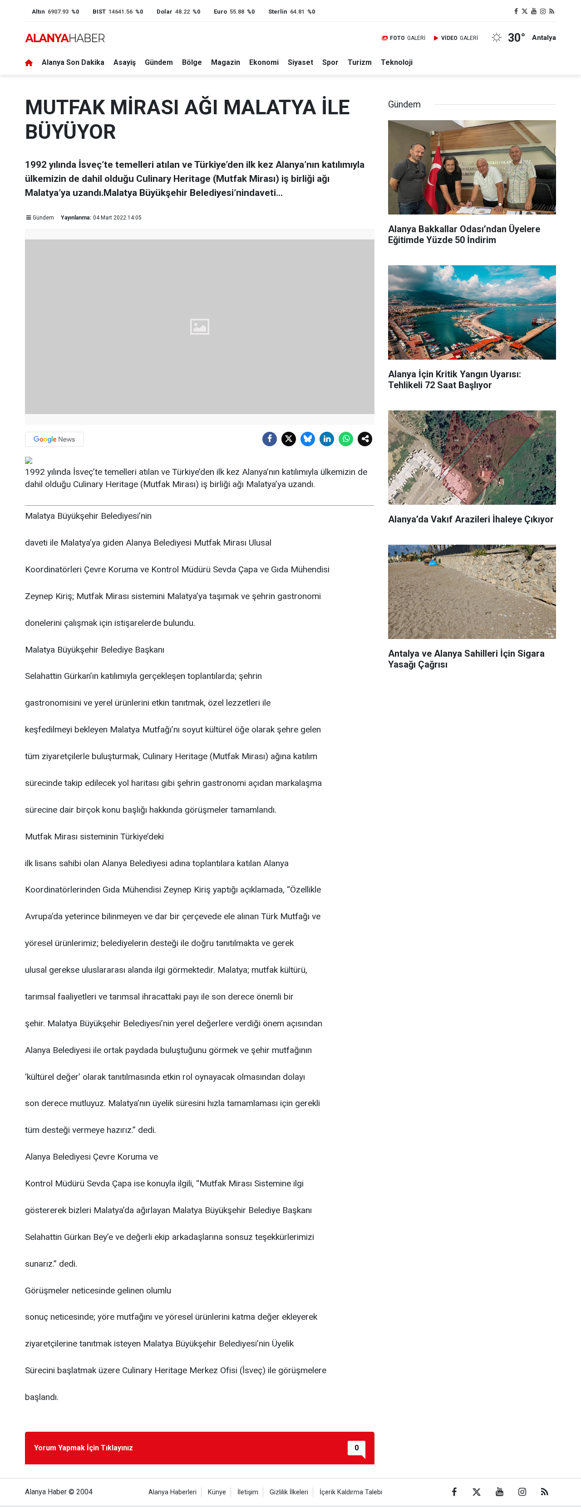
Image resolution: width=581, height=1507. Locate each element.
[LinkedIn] (327, 439)
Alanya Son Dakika (73, 62)
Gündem (159, 62)
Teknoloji (397, 62)
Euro (220, 12)
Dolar (164, 12)
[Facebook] (269, 439)
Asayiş (124, 62)
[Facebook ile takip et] (516, 11)
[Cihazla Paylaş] (365, 439)
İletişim (247, 1492)
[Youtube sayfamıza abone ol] (533, 11)
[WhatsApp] (346, 439)
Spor (330, 62)
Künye (217, 1492)
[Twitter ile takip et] (525, 11)
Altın (38, 12)
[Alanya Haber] (65, 38)
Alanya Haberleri (172, 1492)
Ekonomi (264, 62)
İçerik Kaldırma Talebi (351, 1492)
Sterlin (277, 12)
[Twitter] (288, 439)
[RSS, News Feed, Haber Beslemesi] (551, 11)
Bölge (192, 62)
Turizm (360, 62)
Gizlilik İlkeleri (289, 1492)
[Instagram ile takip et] (542, 11)
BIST (99, 12)
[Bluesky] (307, 439)
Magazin (225, 62)
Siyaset (300, 62)
